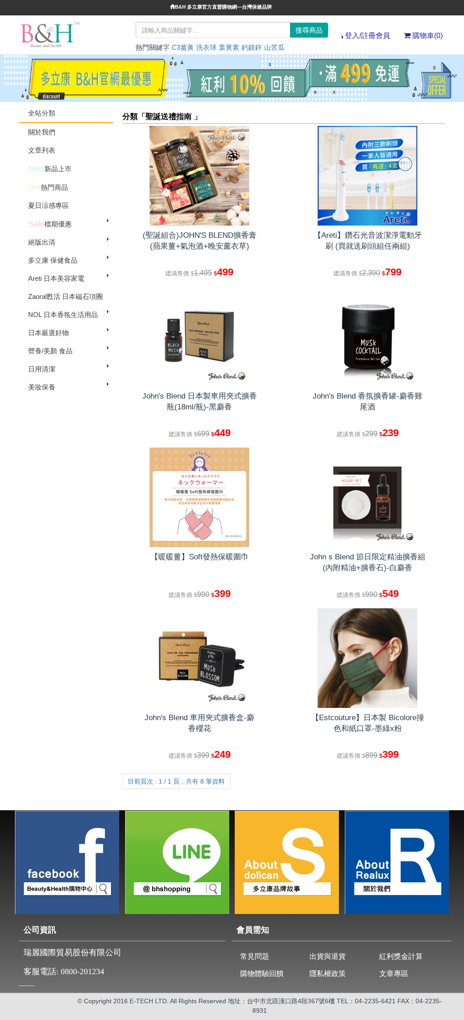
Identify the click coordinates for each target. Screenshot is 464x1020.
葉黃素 (229, 47)
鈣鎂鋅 (252, 47)
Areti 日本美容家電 (56, 278)
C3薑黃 (183, 47)
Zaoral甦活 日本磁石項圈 (65, 296)
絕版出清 (41, 242)
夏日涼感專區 (48, 205)
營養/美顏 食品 (50, 351)
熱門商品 (48, 187)
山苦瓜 (274, 47)
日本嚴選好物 (48, 333)
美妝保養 (41, 387)
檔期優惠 (50, 223)
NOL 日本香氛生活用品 (63, 314)
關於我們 (41, 132)
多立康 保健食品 (52, 260)
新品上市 (50, 168)
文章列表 (41, 150)
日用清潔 (41, 369)
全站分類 (41, 113)
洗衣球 (206, 47)
